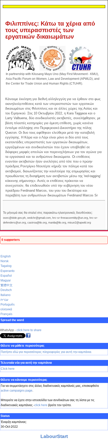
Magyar (6, 280)
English (6, 256)
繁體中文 (7, 285)
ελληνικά (6, 309)
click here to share (29, 330)
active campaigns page (16, 390)
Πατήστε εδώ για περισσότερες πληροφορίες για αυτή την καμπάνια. (46, 352)
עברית (4, 300)
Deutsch (6, 290)
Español (6, 275)
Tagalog (6, 266)
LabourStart (54, 436)
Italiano (6, 295)
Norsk (5, 261)
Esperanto (8, 271)
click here (40, 405)
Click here (8, 369)
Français (6, 314)
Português (8, 304)
